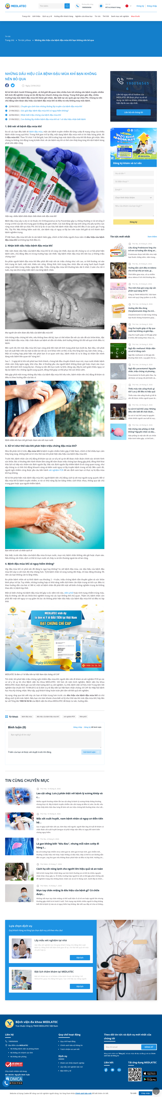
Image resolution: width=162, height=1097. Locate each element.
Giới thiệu (36, 16)
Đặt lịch (80, 957)
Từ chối (133, 1093)
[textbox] (133, 197)
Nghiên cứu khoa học (84, 16)
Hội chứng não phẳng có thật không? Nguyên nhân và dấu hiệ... (141, 432)
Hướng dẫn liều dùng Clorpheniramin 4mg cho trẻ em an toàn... (141, 311)
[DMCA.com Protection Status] (14, 1080)
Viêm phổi (83, 717)
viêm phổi (68, 593)
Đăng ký (140, 6)
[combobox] (133, 197)
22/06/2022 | (45, 106)
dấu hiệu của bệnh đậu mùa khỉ (48, 717)
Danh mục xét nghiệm (120, 16)
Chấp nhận (145, 1093)
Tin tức (97, 16)
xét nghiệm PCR (56, 470)
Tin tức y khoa (24, 40)
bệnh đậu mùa (35, 131)
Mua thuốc (135, 16)
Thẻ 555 (106, 16)
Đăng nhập (152, 6)
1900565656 (13, 1041)
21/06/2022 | (39, 110)
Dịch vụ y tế (47, 16)
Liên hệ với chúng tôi (133, 112)
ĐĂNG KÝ (149, 1047)
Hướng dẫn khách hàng (63, 16)
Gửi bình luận (89, 752)
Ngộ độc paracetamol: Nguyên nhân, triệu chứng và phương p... (142, 371)
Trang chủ (9, 40)
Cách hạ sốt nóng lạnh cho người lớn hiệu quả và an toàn (69, 868)
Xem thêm (152, 236)
